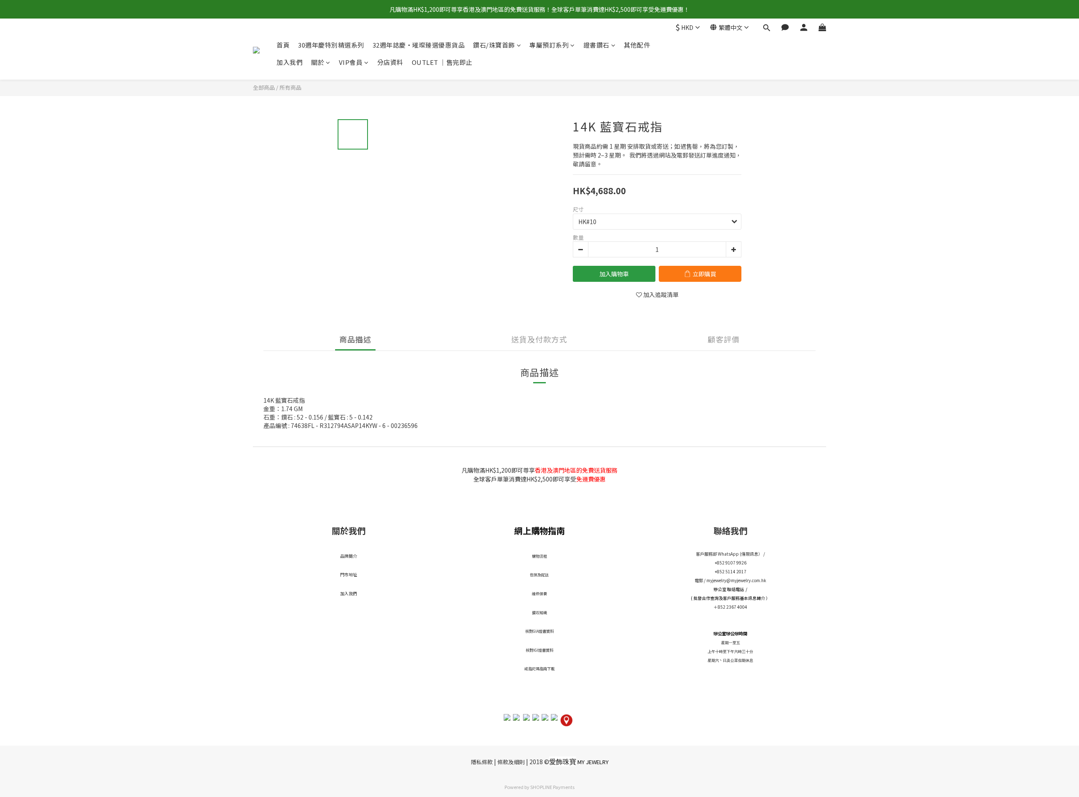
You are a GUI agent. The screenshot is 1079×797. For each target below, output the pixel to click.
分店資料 (390, 62)
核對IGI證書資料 (539, 650)
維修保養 (539, 593)
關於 (317, 62)
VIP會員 (351, 62)
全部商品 (264, 87)
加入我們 (289, 62)
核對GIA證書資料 (539, 631)
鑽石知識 (539, 612)
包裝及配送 (539, 575)
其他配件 (637, 44)
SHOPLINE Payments (552, 787)
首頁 (283, 44)
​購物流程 (539, 556)
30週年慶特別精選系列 (331, 44)
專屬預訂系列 (549, 44)
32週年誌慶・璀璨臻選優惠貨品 (419, 44)
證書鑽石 (596, 44)
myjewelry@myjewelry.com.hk (736, 580)
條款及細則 (511, 762)
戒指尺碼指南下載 (539, 668)
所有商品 (290, 87)
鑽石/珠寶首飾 (494, 44)
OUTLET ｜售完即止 (442, 62)
